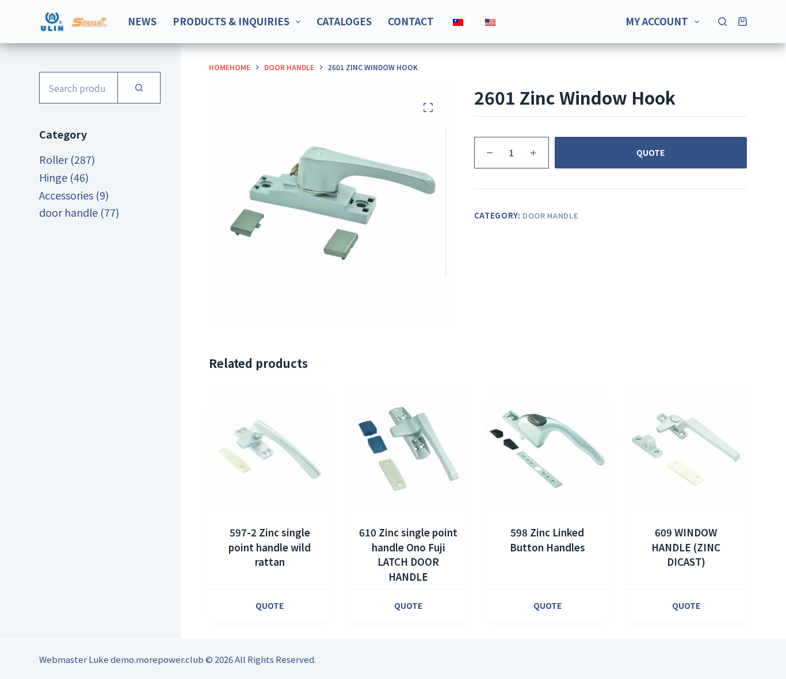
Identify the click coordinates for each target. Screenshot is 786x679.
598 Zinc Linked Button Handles (547, 539)
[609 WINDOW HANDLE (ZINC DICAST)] (686, 450)
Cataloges (344, 21)
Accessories (66, 194)
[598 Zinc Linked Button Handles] (547, 450)
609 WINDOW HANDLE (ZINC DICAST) (685, 547)
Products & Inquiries (231, 21)
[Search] (722, 21)
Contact (411, 21)
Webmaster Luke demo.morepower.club (121, 659)
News (142, 21)
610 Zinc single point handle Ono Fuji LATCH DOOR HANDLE (408, 554)
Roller (53, 159)
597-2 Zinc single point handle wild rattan (269, 547)
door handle (550, 215)
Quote (650, 152)
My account (656, 21)
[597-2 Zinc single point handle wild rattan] (269, 450)
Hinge (53, 177)
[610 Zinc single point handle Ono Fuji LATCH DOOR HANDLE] (408, 450)
